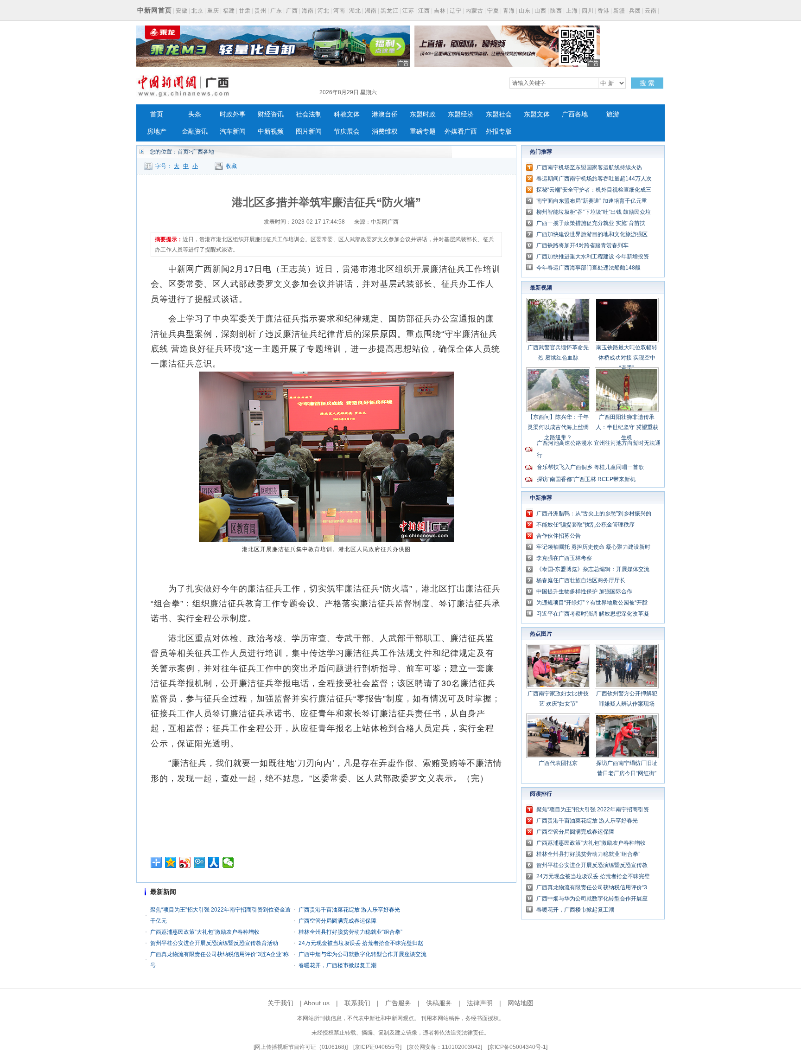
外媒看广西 (461, 131)
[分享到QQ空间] (171, 862)
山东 (525, 10)
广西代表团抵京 (558, 763)
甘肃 (245, 10)
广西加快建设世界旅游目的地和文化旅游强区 (592, 234)
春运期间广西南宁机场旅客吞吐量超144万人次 (594, 178)
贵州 (260, 10)
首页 (156, 114)
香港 (604, 10)
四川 (588, 10)
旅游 (612, 114)
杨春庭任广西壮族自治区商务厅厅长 (580, 580)
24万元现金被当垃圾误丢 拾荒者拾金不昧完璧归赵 (361, 943)
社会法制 (309, 114)
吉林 (440, 10)
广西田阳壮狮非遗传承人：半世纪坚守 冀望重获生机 (627, 427)
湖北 (355, 10)
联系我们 (357, 1003)
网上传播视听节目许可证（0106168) (300, 1047)
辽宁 (456, 10)
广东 (276, 10)
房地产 (156, 131)
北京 (197, 10)
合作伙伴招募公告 (558, 536)
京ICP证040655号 (377, 1047)
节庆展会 (347, 131)
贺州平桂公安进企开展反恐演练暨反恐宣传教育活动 (214, 943)
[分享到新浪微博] (185, 862)
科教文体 (347, 114)
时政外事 (233, 114)
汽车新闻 (233, 131)
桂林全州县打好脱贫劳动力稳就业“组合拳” (350, 932)
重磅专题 (423, 131)
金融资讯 (195, 131)
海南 (308, 10)
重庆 (213, 10)
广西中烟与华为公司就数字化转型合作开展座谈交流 (362, 954)
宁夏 (493, 10)
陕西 (556, 10)
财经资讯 (271, 114)
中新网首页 (154, 10)
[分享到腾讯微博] (199, 862)
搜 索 (647, 83)
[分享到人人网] (214, 862)
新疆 (619, 10)
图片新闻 (309, 131)
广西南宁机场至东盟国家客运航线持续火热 (589, 167)
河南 (339, 10)
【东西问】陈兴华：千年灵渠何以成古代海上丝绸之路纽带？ (558, 427)
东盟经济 (461, 114)
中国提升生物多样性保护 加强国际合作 (584, 591)
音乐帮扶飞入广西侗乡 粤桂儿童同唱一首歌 (590, 467)
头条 (194, 114)
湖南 (371, 10)
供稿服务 (439, 1003)
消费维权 (385, 131)
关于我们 (280, 1003)
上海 (572, 10)
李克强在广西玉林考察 (564, 558)
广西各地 (575, 114)
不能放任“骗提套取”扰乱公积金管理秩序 (585, 524)
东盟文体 (537, 114)
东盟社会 (499, 114)
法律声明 (480, 1003)
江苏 (408, 10)
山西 (540, 10)
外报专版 (499, 131)
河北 (324, 10)
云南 (651, 10)
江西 (424, 10)
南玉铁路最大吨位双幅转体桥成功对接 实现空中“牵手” (626, 357)
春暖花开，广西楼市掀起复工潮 (337, 965)
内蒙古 (474, 10)
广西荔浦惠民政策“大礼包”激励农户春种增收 (205, 932)
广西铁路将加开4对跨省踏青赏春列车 (582, 245)
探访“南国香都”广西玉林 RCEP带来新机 (586, 479)
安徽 (182, 10)
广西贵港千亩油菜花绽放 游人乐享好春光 (349, 909)
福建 (229, 10)
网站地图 (521, 1003)
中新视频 (271, 131)
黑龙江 (390, 10)
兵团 (635, 10)
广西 (292, 10)
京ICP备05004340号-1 (517, 1047)
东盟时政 (423, 114)
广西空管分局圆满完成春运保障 (337, 921)
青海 (509, 10)
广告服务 (398, 1003)
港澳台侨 (385, 114)
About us (317, 1003)
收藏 (231, 166)
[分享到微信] (228, 862)
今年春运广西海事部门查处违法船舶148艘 (588, 267)
